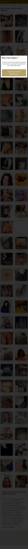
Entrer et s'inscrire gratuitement (14, 73)
